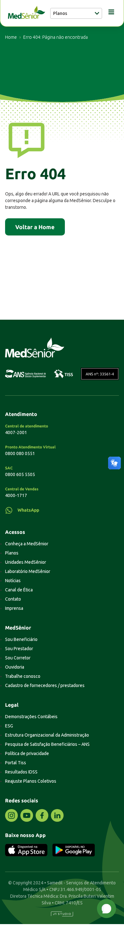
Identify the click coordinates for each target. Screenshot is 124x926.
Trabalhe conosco (22, 676)
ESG (9, 725)
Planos (11, 552)
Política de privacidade (27, 753)
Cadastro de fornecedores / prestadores (45, 685)
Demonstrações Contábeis (31, 716)
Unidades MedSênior (25, 562)
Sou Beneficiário (21, 639)
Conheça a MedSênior (26, 543)
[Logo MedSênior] (26, 13)
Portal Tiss (15, 762)
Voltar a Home (35, 227)
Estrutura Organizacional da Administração (47, 735)
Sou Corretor (18, 657)
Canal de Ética (19, 589)
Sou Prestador (19, 648)
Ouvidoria (14, 667)
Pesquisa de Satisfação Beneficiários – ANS (47, 744)
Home (11, 37)
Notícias (13, 580)
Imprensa (14, 608)
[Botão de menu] (109, 13)
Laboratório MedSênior (27, 571)
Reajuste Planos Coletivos (30, 781)
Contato (13, 599)
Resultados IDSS (21, 771)
